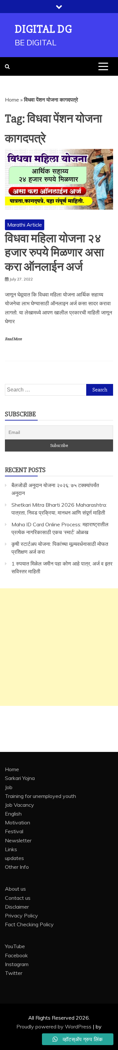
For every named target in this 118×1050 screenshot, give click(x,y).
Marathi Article (24, 224)
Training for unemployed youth (40, 796)
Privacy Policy (21, 915)
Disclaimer (17, 906)
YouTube (15, 946)
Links (11, 849)
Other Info (17, 867)
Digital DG (43, 29)
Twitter (13, 973)
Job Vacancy (19, 805)
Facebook (16, 955)
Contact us (17, 898)
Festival (14, 831)
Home (12, 99)
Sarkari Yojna (20, 778)
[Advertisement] (59, 647)
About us (15, 888)
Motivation (17, 822)
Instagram (17, 964)
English (13, 813)
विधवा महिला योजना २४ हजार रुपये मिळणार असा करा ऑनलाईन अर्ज (54, 252)
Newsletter (18, 840)
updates (14, 858)
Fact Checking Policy (29, 924)
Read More (13, 339)
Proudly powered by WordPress (54, 1026)
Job (8, 787)
